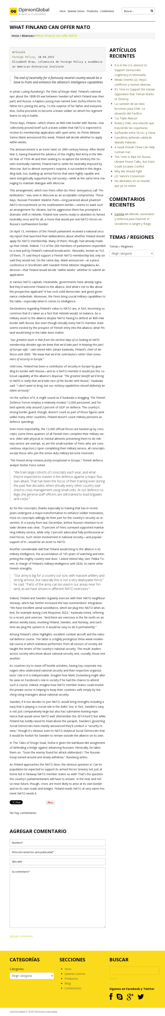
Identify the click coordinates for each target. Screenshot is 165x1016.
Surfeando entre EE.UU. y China (134, 133)
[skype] (120, 997)
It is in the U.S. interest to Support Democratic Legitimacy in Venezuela (130, 70)
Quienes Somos (76, 11)
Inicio (63, 11)
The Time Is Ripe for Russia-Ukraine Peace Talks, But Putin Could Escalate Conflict (134, 161)
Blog (68, 983)
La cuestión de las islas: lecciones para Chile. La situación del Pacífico (129, 108)
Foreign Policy (23, 56)
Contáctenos (107, 11)
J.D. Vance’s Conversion (129, 176)
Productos (92, 11)
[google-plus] (130, 997)
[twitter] (140, 997)
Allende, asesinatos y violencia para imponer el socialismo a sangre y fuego (134, 219)
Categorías (17, 969)
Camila (119, 214)
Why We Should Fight (128, 171)
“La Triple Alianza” (126, 118)
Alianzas (28, 36)
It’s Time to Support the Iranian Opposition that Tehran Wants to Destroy (134, 94)
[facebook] (110, 997)
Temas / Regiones (121, 246)
